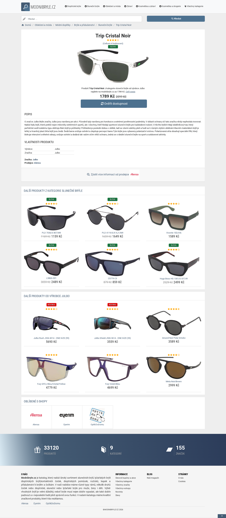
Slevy (117, 495)
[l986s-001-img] (51, 263)
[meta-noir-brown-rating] (173, 355)
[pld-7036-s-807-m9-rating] (51, 204)
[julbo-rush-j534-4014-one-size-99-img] (51, 323)
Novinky (119, 492)
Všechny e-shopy (123, 488)
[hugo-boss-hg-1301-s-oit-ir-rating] (173, 249)
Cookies (181, 481)
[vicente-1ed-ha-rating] (173, 204)
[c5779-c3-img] (112, 263)
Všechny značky (122, 485)
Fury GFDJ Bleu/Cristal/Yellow (51, 384)
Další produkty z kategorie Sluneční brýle (53, 190)
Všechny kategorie (195, 6)
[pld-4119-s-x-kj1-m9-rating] (112, 204)
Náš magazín (153, 478)
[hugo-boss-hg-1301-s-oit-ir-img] (173, 263)
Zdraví (129, 6)
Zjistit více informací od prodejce (110, 174)
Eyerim (37, 503)
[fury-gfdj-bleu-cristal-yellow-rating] (51, 355)
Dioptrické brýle (74, 6)
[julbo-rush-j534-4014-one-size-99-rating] (51, 309)
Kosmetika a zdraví (147, 6)
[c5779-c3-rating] (112, 249)
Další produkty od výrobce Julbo (47, 296)
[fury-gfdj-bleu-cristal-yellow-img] (51, 369)
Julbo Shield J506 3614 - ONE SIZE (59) (112, 338)
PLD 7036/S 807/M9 (51, 233)
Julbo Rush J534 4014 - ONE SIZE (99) (51, 338)
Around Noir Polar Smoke (173, 338)
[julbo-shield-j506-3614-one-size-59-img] (112, 323)
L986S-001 (51, 278)
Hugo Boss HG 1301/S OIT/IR (174, 278)
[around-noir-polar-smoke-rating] (173, 309)
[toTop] (222, 516)
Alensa (37, 163)
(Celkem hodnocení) (113, 43)
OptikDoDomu (53, 503)
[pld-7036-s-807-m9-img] (51, 218)
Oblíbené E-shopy (35, 401)
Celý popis (130, 91)
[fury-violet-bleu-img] (112, 369)
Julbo (35, 159)
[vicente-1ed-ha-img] (173, 218)
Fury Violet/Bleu (112, 384)
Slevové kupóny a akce (125, 478)
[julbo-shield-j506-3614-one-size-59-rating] (112, 309)
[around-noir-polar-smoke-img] (173, 323)
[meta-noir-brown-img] (173, 368)
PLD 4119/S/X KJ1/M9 (112, 233)
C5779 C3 (112, 278)
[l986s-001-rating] (51, 249)
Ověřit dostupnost (116, 103)
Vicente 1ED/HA (173, 233)
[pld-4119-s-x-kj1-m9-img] (112, 218)
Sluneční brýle (93, 6)
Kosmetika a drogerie (171, 6)
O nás (180, 478)
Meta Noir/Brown (174, 381)
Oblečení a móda (113, 6)
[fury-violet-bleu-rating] (112, 355)
